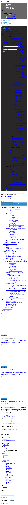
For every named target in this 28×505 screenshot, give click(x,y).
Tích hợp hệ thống (8, 418)
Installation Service (17, 176)
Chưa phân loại (7, 309)
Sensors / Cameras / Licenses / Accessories (21, 122)
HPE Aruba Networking (9, 282)
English (13, 18)
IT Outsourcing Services (18, 181)
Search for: (6, 48)
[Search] (4, 51)
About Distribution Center (16, 33)
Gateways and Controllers (16, 298)
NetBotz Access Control (15, 271)
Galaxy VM (20, 70)
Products (11, 152)
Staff (10, 35)
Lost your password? (6, 503)
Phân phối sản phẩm (9, 416)
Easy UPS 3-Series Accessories (22, 76)
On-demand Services (17, 144)
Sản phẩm (9, 468)
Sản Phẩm (6, 310)
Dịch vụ (8, 469)
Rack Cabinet (18, 85)
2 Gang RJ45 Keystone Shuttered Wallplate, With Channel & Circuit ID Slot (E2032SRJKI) (13, 373)
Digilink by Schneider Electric (19, 93)
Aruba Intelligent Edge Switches (17, 288)
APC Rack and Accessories (19, 84)
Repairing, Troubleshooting (19, 177)
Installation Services (17, 143)
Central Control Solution (18, 162)
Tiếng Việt (6, 15)
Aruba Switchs (10, 283)
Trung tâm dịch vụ (8, 415)
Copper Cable (18, 95)
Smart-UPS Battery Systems (22, 57)
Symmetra (20, 55)
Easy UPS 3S (21, 73)
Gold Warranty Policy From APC (17, 184)
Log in (12, 500)
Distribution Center (11, 31)
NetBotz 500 (21, 112)
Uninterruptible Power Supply (11, 207)
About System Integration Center (18, 149)
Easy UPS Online (22, 49)
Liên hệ (5, 439)
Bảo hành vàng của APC (9, 440)
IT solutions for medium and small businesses (19, 156)
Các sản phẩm (10, 476)
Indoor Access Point (14, 293)
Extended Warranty (17, 182)
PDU (16, 87)
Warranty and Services (9, 299)
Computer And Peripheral (19, 42)
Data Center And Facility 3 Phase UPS (20, 64)
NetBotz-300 (21, 116)
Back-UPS (20, 44)
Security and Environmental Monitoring (14, 260)
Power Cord (18, 92)
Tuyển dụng (6, 437)
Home (8, 28)
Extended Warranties (17, 138)
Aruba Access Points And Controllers (16, 290)
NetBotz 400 (21, 114)
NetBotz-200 (21, 117)
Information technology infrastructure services (18, 164)
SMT (13, 217)
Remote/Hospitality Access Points (18, 291)
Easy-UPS (20, 46)
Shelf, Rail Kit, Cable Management (20, 89)
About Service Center (15, 168)
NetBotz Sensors (22, 130)
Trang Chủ (6, 460)
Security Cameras (22, 128)
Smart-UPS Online (21, 53)
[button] (9, 27)
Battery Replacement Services (14, 302)
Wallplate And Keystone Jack (18, 99)
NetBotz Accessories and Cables (22, 133)
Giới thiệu (6, 443)
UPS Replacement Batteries (19, 81)
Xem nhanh (4, 335)
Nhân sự (8, 466)
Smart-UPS (21, 50)
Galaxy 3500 (21, 68)
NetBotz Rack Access (14, 275)
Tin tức (5, 448)
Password (4, 497)
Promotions (9, 189)
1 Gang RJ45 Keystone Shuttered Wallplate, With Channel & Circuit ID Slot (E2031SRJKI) (13, 341)
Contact (8, 187)
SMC (13, 218)
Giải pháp (8, 477)
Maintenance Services (18, 179)
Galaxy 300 (21, 71)
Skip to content (5, 1)
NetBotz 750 (21, 111)
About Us (8, 30)
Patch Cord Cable (19, 96)
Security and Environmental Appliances (19, 107)
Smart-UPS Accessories (21, 61)
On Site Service (16, 146)
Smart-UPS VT (21, 66)
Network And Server (20, 47)
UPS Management (20, 79)
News (7, 185)
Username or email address (8, 493)
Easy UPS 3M (21, 74)
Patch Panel (18, 101)
